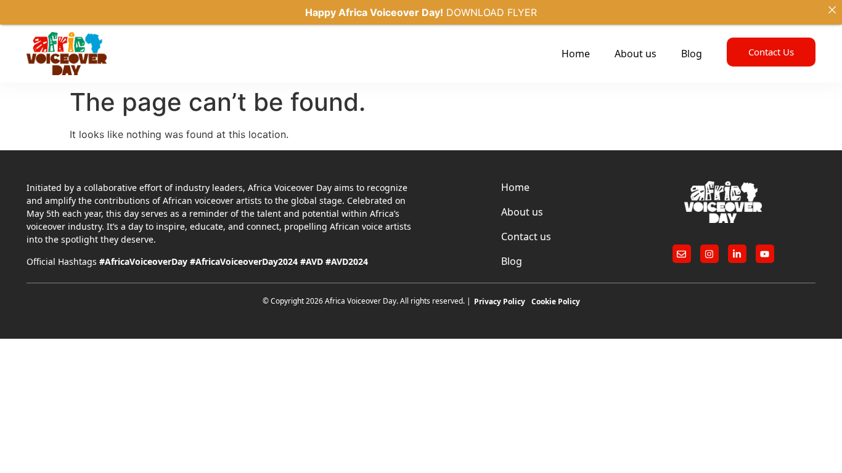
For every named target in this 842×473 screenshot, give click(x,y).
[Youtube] (765, 254)
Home (576, 53)
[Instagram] (709, 254)
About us (635, 53)
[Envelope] (681, 254)
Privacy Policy (499, 301)
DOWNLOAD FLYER (491, 12)
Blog (691, 53)
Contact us (526, 236)
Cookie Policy (555, 301)
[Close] (832, 10)
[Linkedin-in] (737, 254)
